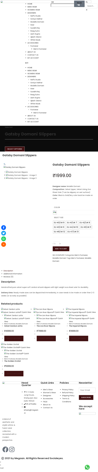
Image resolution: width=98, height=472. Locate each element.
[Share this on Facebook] (3, 227)
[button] (36, 62)
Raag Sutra (35, 31)
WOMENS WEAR (33, 10)
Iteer (32, 25)
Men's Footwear (81, 255)
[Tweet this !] (3, 233)
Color (57, 207)
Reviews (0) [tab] (8, 277)
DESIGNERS (31, 13)
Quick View (26, 312)
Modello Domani (37, 22)
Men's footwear (77, 258)
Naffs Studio (35, 16)
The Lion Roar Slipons (46, 326)
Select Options (14, 149)
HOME (29, 4)
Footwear (34, 46)
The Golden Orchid (12, 361)
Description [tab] (8, 271)
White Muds (35, 40)
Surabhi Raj (35, 28)
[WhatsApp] (3, 238)
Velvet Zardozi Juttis (13, 326)
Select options (14, 338)
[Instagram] (12, 449)
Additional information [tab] (13, 274)
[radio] (55, 212)
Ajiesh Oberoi (35, 37)
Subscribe (86, 397)
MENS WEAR (32, 7)
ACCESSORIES (32, 43)
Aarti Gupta (35, 34)
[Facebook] (5, 449)
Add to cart (61, 249)
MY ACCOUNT (33, 58)
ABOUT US (31, 52)
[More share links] (3, 244)
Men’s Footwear (39, 49)
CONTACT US (32, 55)
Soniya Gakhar (36, 19)
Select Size (58, 217)
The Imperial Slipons (78, 326)
